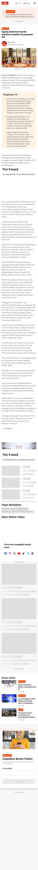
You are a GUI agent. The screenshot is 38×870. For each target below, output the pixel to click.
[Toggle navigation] (34, 3)
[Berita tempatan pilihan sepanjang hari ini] (9, 684)
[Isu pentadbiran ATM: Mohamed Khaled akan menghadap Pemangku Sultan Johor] (9, 698)
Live (28, 3)
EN (20, 3)
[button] (3, 12)
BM (16, 3)
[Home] (5, 3)
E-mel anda (7, 768)
